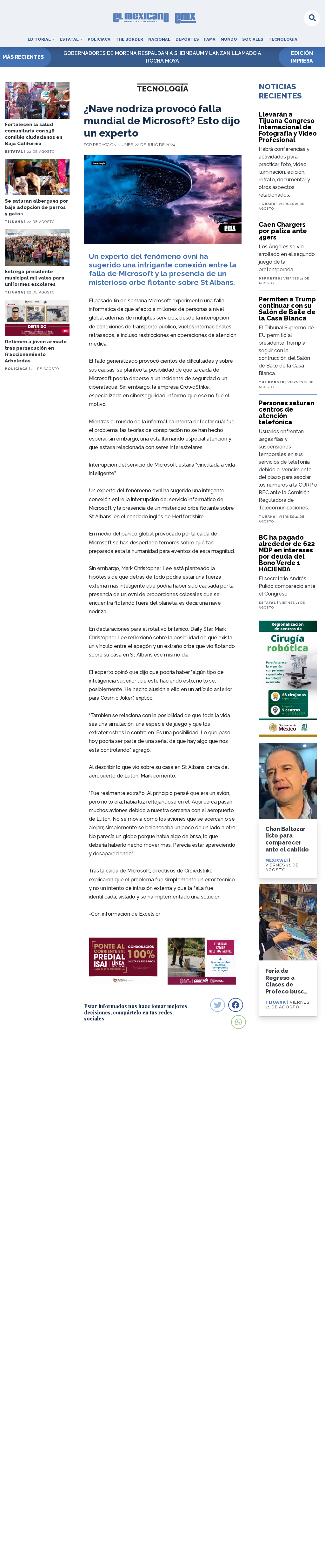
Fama (210, 39)
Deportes (187, 39)
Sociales (252, 39)
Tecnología (283, 39)
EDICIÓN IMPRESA (302, 57)
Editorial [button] (40, 39)
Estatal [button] (70, 39)
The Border (129, 39)
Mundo (229, 39)
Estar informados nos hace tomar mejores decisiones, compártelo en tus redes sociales (135, 1012)
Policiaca (99, 39)
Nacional (159, 39)
